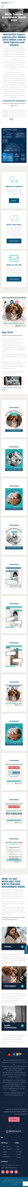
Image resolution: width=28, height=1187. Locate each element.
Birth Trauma (6, 1146)
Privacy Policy (11, 1182)
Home (13, 23)
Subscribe (14, 1119)
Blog (17, 1146)
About (18, 1149)
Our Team (19, 1152)
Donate (18, 1154)
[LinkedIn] (11, 1172)
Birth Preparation (7, 1149)
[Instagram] (3, 1172)
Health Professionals (6, 1155)
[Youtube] (16, 1172)
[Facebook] (7, 1172)
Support (5, 1152)
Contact (18, 1157)
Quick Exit (26, 949)
